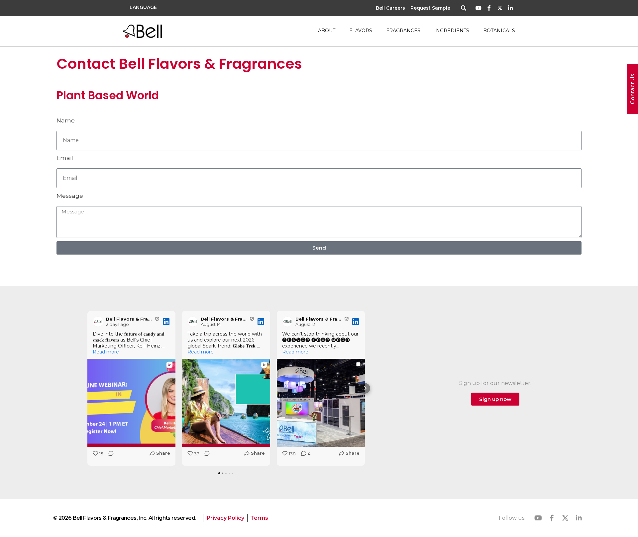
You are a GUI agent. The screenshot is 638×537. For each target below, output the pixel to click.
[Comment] (109, 455)
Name (65, 120)
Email (64, 157)
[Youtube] (478, 8)
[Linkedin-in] (510, 8)
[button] (463, 8)
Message (69, 195)
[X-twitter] (499, 8)
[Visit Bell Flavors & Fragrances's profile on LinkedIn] (98, 321)
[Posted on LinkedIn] (166, 322)
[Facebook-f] (489, 8)
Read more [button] (106, 352)
